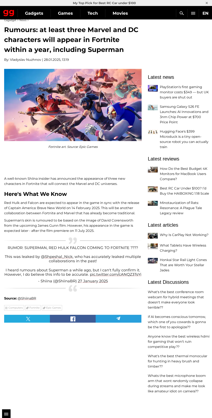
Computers (15, 307)
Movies (120, 13)
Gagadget (9, 12)
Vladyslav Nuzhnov (25, 60)
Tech (93, 13)
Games (65, 13)
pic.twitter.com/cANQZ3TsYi (115, 274)
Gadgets (34, 13)
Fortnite (34, 307)
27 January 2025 (93, 281)
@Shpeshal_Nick (57, 256)
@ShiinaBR (27, 298)
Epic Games (53, 307)
